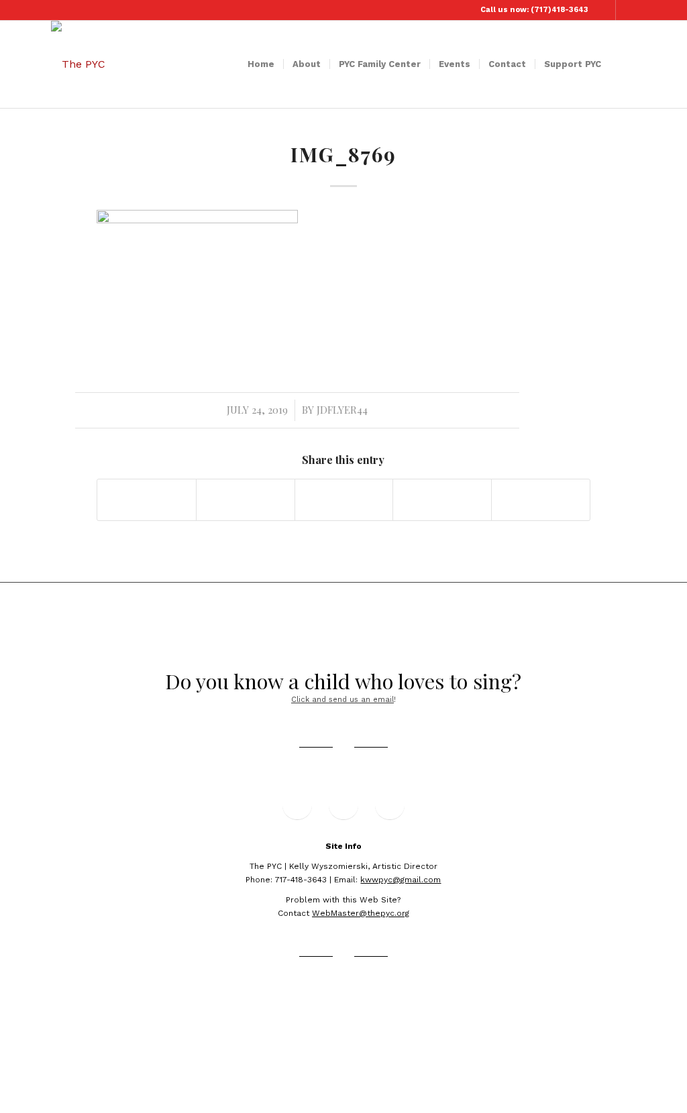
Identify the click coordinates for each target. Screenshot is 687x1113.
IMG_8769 (343, 154)
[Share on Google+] (344, 499)
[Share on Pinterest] (442, 499)
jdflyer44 (342, 409)
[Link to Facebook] (605, 10)
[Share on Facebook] (146, 499)
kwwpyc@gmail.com (400, 879)
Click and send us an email (342, 699)
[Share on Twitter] (246, 499)
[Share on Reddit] (541, 499)
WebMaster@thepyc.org (360, 913)
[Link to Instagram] (626, 10)
